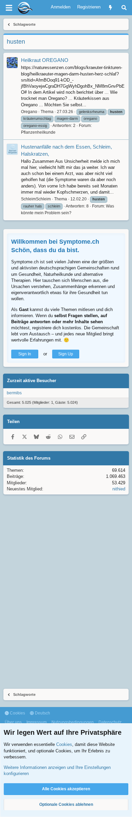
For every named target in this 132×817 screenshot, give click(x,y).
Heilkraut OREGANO (44, 60)
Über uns (13, 722)
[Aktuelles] (110, 7)
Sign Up (65, 354)
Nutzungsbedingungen (72, 722)
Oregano (29, 111)
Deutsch (42, 713)
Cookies (17, 713)
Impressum (36, 722)
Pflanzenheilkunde (38, 132)
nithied (118, 488)
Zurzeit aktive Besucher (31, 380)
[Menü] (8, 7)
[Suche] (124, 7)
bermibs (14, 393)
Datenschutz (110, 722)
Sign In (24, 354)
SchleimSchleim (36, 199)
